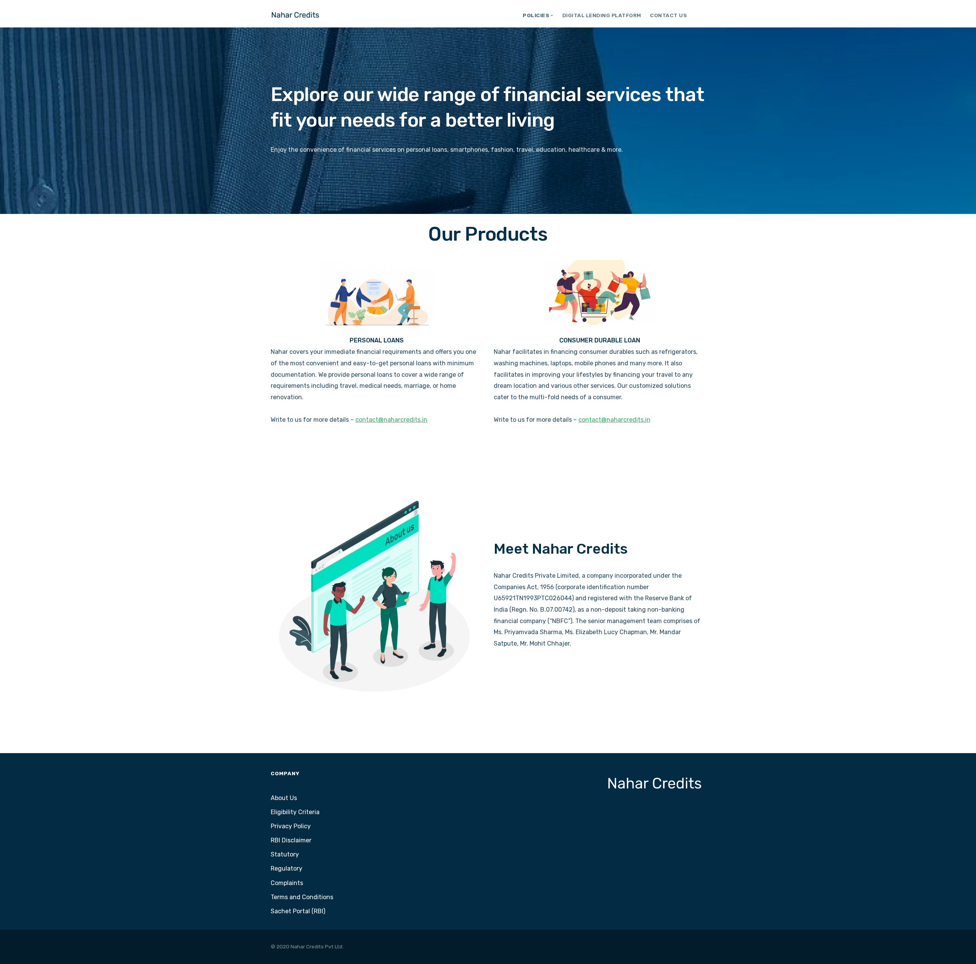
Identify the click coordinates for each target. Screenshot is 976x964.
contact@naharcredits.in (391, 419)
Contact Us (668, 15)
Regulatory (286, 868)
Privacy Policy (291, 826)
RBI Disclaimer (291, 840)
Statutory (285, 854)
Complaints (287, 883)
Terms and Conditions (302, 897)
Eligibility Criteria (295, 812)
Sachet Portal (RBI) (298, 911)
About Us (284, 798)
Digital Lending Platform (601, 15)
